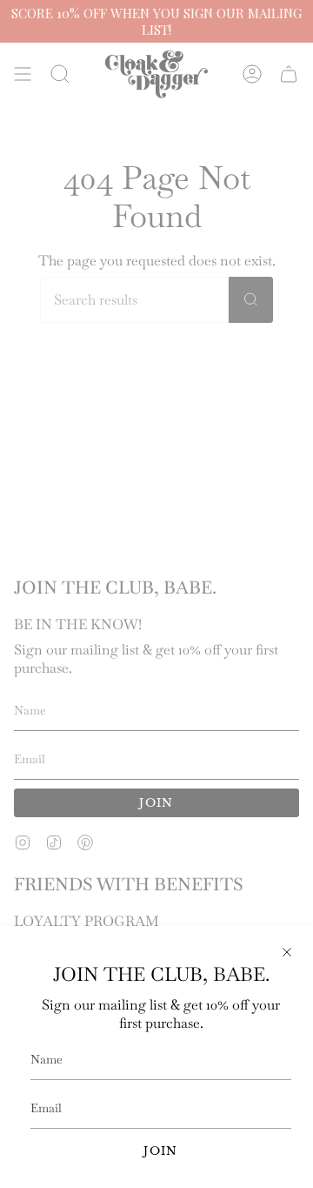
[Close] (287, 952)
